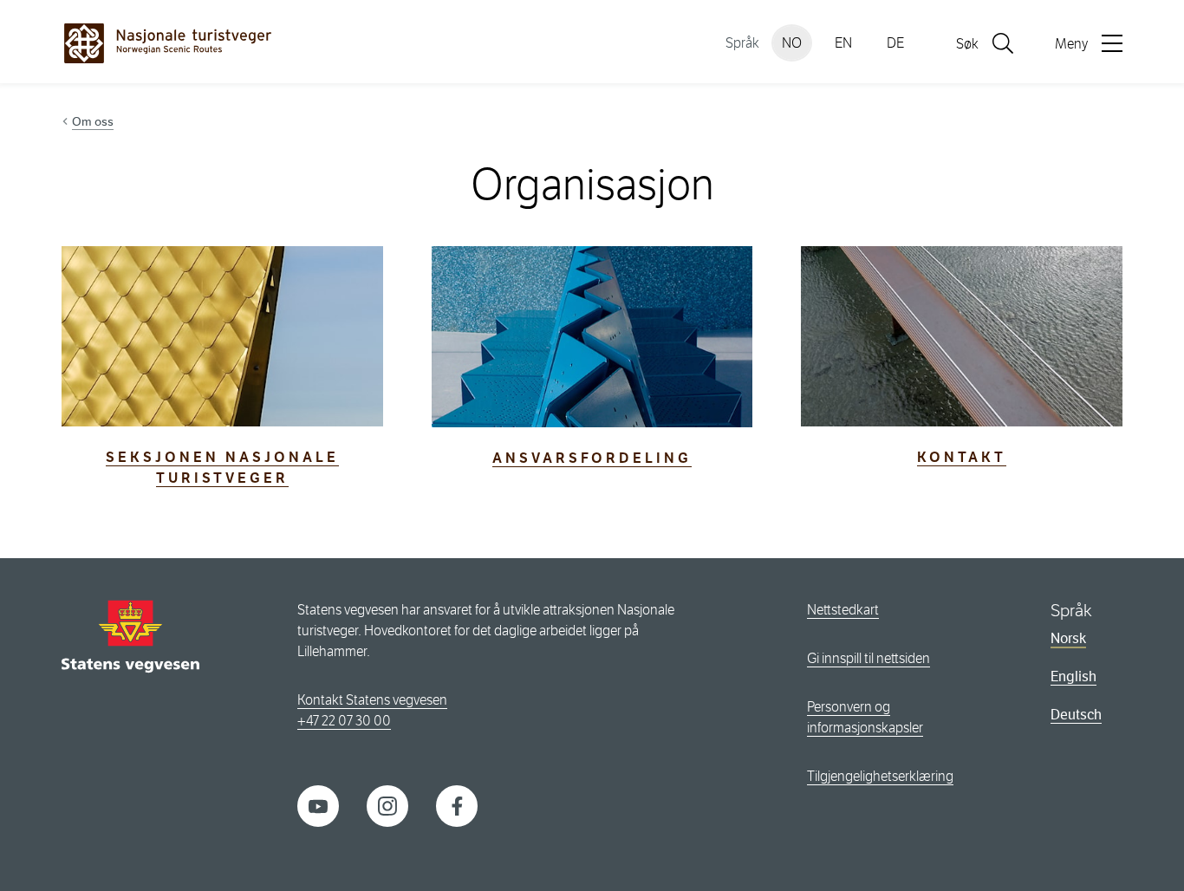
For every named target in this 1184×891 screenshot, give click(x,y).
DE (895, 43)
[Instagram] (387, 805)
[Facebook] (457, 805)
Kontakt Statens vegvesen (372, 700)
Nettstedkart (843, 610)
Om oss (93, 121)
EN (843, 43)
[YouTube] (318, 805)
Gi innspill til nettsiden (868, 658)
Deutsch (1076, 714)
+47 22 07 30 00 (344, 720)
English (1073, 676)
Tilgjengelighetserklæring (880, 776)
